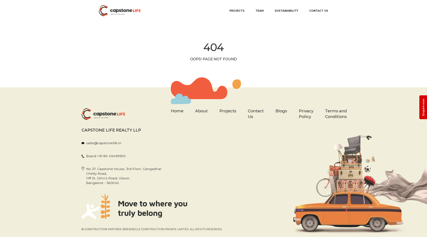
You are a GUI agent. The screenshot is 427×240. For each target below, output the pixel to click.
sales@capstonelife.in (104, 143)
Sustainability (286, 10)
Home (177, 110)
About (201, 110)
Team (260, 10)
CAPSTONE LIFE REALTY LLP (111, 130)
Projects (237, 10)
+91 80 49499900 (111, 156)
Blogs (281, 110)
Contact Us (318, 10)
